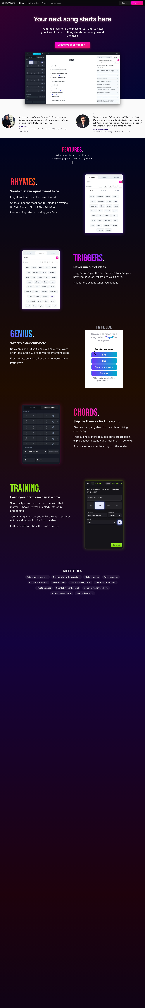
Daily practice (33, 3)
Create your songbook (71, 44)
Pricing (45, 3)
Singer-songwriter (104, 367)
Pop (104, 354)
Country (104, 373)
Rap (104, 361)
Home (21, 3)
